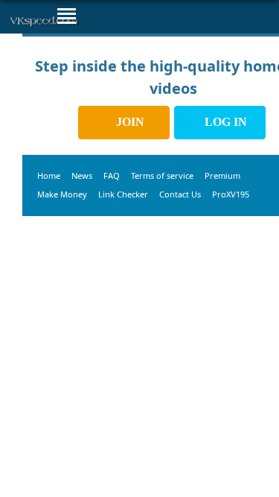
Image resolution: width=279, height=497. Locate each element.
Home (48, 175)
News (81, 175)
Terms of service (162, 175)
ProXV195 (230, 194)
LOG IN (224, 121)
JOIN (128, 121)
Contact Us (180, 194)
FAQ (111, 175)
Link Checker (123, 194)
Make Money (62, 194)
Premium (222, 175)
